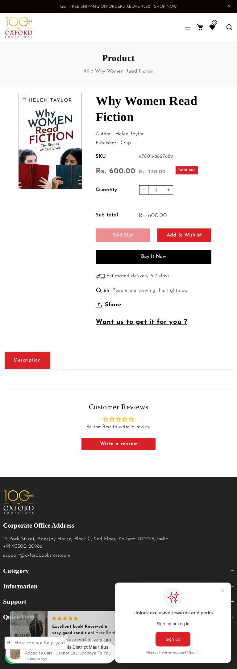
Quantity (106, 189)
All (86, 71)
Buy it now (153, 256)
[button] (188, 27)
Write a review (118, 443)
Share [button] (113, 305)
